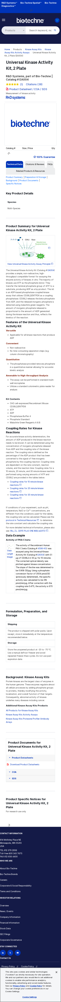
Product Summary (14, 177)
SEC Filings (5, 934)
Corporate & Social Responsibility (15, 885)
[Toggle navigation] (4, 19)
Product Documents (28, 180)
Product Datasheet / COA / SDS (28, 89)
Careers (3, 880)
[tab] (14, 164)
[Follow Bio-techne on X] (10, 953)
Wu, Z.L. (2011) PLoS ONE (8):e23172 (27, 531)
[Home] (30, 20)
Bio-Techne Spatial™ (30, 3)
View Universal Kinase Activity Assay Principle (28, 264)
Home (7, 49)
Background (11, 180)
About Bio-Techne (8, 868)
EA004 (51, 270)
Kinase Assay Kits (33, 49)
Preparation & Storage (35, 177)
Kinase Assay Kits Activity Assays (22, 714)
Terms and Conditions (10, 891)
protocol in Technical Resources (21, 520)
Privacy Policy (8, 966)
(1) (21, 84)
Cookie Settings (29, 997)
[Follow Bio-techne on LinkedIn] (3, 953)
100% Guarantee (46, 157)
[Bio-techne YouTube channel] (18, 953)
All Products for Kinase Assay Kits (22, 710)
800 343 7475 (15, 853)
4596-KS (42, 548)
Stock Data (5, 928)
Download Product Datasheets (24, 764)
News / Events (6, 911)
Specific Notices (14, 183)
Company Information (10, 917)
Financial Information (10, 922)
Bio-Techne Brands (9, 874)
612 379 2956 (10, 850)
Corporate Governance (11, 940)
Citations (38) (34, 84)
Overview (4, 905)
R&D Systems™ (9, 3)
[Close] (56, 972)
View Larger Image (10, 553)
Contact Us (5, 958)
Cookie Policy (27, 966)
